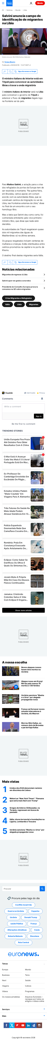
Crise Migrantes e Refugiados (18, 298)
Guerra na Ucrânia (16, 911)
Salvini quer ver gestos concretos (16, 281)
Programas (29, 991)
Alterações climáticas (17, 930)
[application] (23, 41)
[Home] (3, 10)
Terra (27, 975)
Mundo (17, 10)
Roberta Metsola (15, 936)
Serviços (6, 1009)
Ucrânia (13, 917)
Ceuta (37, 930)
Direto (40, 3)
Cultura (28, 986)
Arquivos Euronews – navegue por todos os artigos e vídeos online (34, 999)
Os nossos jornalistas (11, 997)
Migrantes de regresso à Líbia (14, 274)
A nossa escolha (14, 662)
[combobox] (23, 888)
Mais (4, 1016)
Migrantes (33, 304)
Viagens (5, 986)
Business (6, 975)
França (34, 924)
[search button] (42, 888)
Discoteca (34, 936)
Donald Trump (30, 917)
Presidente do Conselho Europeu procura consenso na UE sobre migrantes (20, 288)
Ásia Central (23, 942)
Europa (5, 969)
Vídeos (5, 991)
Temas (5, 964)
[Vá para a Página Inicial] (9, 3)
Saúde (28, 980)
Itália (7, 304)
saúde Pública (16, 924)
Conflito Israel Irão (23, 905)
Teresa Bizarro (9, 62)
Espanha (35, 911)
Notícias (10, 10)
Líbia (25, 10)
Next (4, 980)
